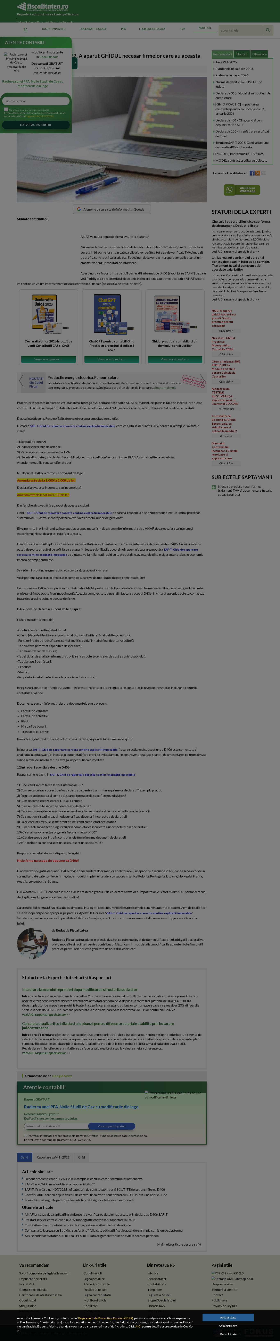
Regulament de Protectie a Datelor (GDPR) (105, 1318)
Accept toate (228, 1317)
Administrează (228, 1325)
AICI (138, 1326)
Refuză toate (228, 1334)
